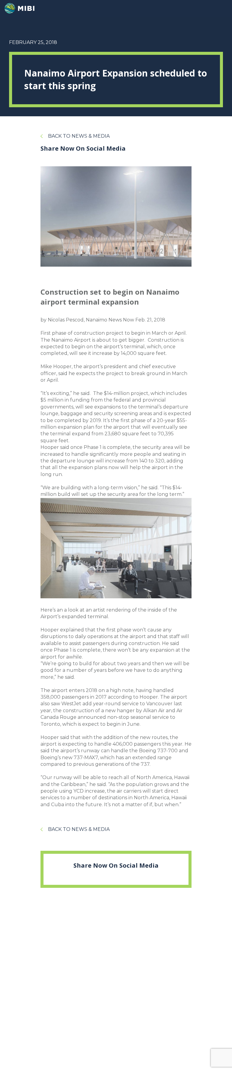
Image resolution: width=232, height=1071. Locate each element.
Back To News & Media (79, 136)
